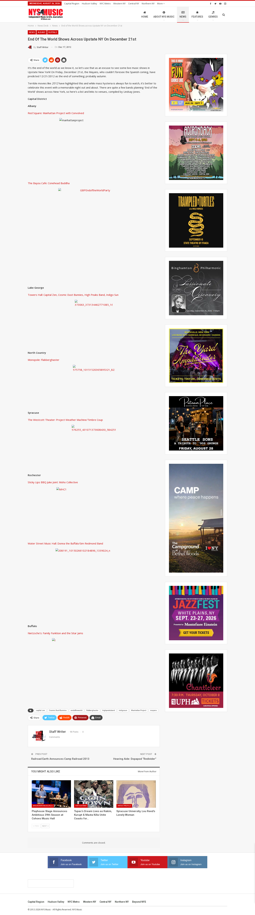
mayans (153, 710)
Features (197, 16)
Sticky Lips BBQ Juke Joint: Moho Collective (53, 482)
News (183, 16)
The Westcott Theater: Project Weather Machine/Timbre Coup (65, 420)
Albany (41, 32)
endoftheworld (76, 710)
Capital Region (71, 3)
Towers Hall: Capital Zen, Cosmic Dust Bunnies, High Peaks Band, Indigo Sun (73, 294)
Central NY (133, 3)
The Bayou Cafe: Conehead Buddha (49, 183)
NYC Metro (105, 3)
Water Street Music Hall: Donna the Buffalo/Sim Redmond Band (65, 543)
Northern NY (148, 3)
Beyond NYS (139, 901)
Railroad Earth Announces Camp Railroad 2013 (60, 758)
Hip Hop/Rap (80, 806)
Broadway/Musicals (43, 806)
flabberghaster (92, 710)
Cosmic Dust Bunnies (58, 710)
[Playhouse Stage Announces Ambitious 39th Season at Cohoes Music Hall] (51, 794)
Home (144, 16)
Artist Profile (124, 806)
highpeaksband (108, 710)
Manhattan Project (138, 710)
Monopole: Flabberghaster (43, 360)
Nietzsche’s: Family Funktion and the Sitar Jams (55, 633)
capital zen (40, 710)
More (160, 3)
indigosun (123, 710)
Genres (213, 16)
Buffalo (52, 32)
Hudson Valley (89, 3)
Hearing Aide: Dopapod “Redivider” (134, 758)
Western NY (119, 3)
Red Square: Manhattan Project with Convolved (56, 113)
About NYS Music (163, 16)
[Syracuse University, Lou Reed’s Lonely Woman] (136, 794)
